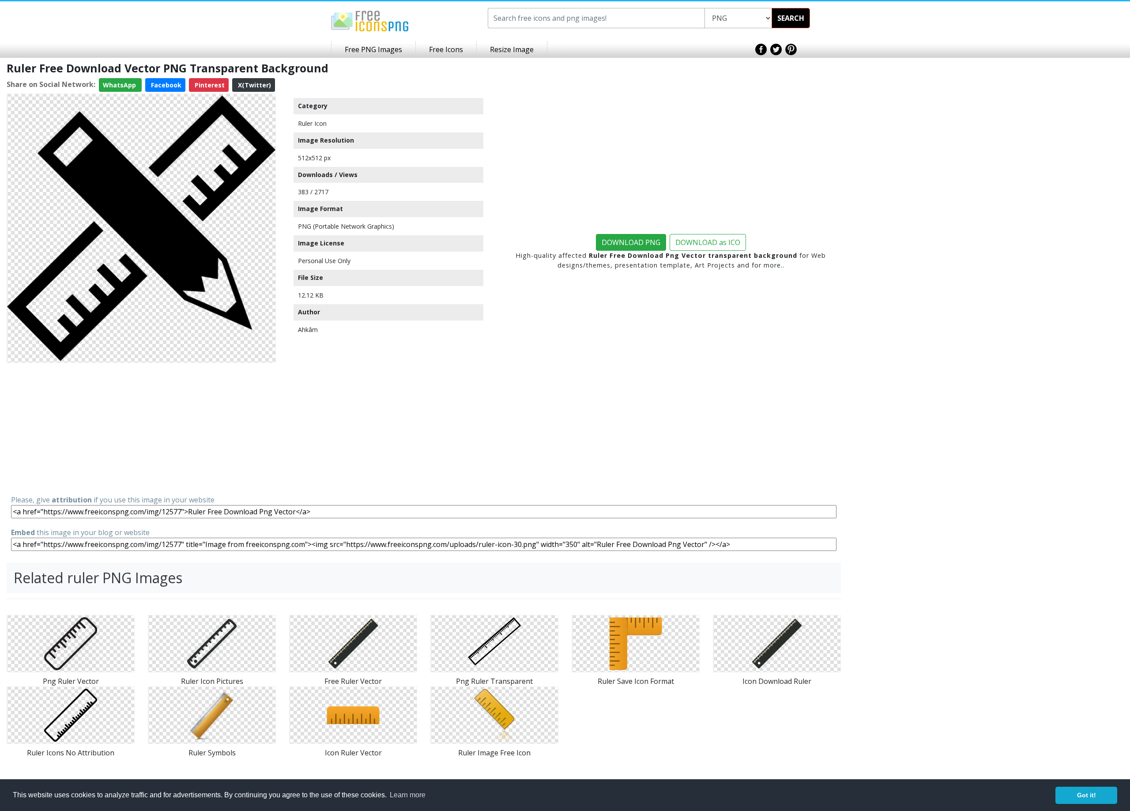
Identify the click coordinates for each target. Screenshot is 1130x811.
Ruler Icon (312, 123)
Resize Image (512, 49)
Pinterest (209, 85)
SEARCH (790, 18)
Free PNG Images (373, 49)
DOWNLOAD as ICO (707, 242)
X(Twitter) (253, 85)
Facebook (165, 85)
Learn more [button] (408, 795)
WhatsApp (120, 85)
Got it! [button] (1086, 795)
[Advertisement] (141, 428)
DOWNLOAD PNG (631, 242)
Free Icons (446, 49)
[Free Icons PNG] (370, 20)
